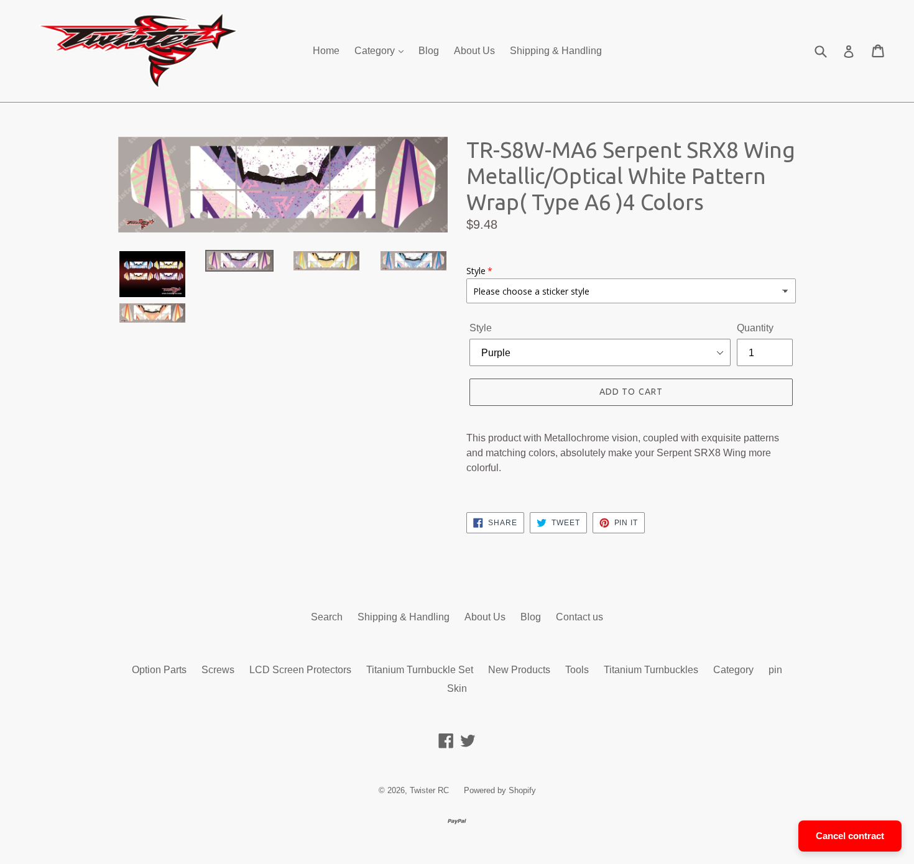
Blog (428, 50)
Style (480, 328)
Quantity (755, 328)
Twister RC (429, 790)
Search (327, 617)
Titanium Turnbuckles (651, 669)
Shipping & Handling (556, 50)
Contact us (579, 617)
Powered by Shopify (500, 790)
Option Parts (159, 669)
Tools (577, 669)
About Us (474, 50)
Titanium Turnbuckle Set (419, 669)
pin (775, 669)
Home (326, 50)
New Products (519, 669)
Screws (217, 669)
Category (375, 50)
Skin (457, 688)
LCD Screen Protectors (300, 669)
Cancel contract (850, 835)
